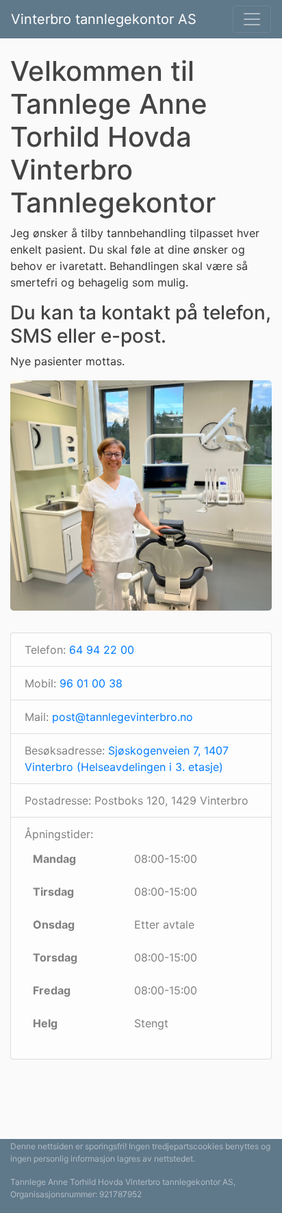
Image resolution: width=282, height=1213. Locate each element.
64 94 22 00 (101, 650)
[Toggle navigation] (252, 19)
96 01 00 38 (91, 683)
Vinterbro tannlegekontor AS (103, 19)
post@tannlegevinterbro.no (122, 717)
